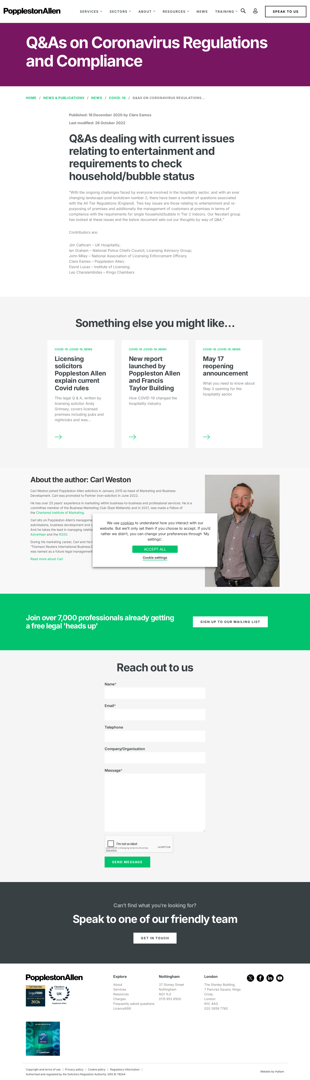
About (145, 11)
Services (89, 11)
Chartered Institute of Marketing (60, 512)
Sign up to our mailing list (230, 622)
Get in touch (155, 938)
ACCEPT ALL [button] (155, 549)
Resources (174, 11)
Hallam (279, 1071)
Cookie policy (97, 1069)
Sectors (119, 11)
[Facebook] (260, 978)
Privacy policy (74, 1069)
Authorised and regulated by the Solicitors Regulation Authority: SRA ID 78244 (75, 1074)
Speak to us (286, 11)
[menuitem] (91, 11)
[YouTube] (279, 978)
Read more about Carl (46, 559)
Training (224, 11)
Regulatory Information (125, 1069)
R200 (63, 534)
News (202, 11)
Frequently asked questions (133, 1004)
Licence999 (122, 1008)
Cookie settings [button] (155, 557)
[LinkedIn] (270, 978)
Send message (127, 862)
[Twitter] (250, 978)
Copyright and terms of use (43, 1069)
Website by (267, 1071)
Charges (119, 999)
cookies (127, 523)
